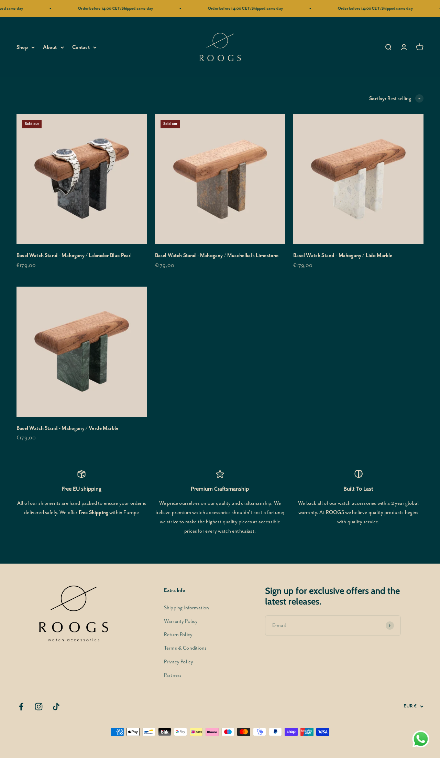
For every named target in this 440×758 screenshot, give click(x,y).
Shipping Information (186, 608)
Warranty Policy (181, 621)
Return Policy (178, 635)
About (50, 47)
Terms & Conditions (185, 648)
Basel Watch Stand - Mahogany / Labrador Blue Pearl (74, 255)
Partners (173, 675)
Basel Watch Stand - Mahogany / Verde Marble (67, 428)
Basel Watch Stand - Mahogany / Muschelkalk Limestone (217, 255)
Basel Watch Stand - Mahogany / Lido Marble (342, 255)
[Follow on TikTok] (56, 706)
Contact (81, 47)
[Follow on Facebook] (21, 706)
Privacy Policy (178, 662)
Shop (22, 47)
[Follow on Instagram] (38, 706)
